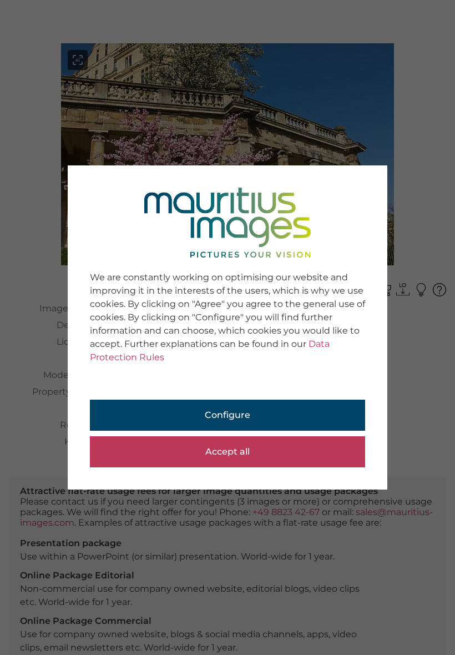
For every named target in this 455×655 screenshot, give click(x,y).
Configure (227, 415)
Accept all (227, 451)
